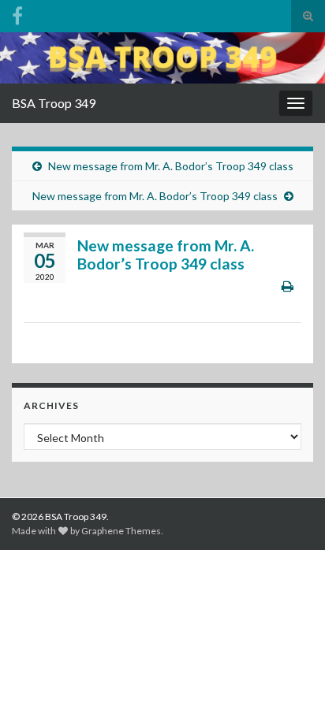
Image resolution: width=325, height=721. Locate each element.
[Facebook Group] (17, 13)
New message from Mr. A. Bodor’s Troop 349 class (170, 166)
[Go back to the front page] (162, 58)
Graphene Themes (121, 531)
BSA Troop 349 (53, 102)
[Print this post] (287, 285)
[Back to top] (289, 685)
